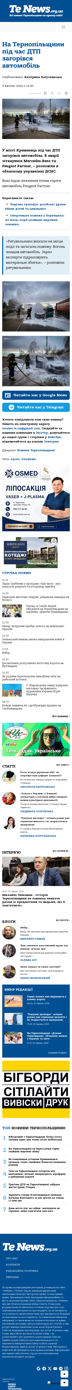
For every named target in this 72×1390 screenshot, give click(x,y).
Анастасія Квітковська (37, 786)
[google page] (38, 1369)
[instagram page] (66, 1369)
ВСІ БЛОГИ (63, 920)
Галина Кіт (28, 960)
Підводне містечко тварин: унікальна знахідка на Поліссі (35, 599)
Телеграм (51, 441)
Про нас (12, 1258)
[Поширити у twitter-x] (52, 93)
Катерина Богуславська (43, 77)
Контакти (13, 1264)
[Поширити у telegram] (66, 93)
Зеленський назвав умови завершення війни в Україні (33, 641)
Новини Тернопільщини (36, 450)
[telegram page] (61, 1369)
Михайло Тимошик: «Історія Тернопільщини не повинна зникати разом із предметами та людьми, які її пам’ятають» (33, 900)
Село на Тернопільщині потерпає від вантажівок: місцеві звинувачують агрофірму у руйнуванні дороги (37, 1174)
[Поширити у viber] (59, 93)
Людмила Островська (36, 811)
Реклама (12, 1277)
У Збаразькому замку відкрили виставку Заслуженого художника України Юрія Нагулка (47, 690)
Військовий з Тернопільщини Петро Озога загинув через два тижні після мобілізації (35, 1138)
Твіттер (42, 432)
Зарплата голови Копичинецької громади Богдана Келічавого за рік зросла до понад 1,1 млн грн (36, 1197)
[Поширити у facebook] (45, 93)
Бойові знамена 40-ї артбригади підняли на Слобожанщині (31, 707)
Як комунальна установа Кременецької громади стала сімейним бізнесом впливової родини (37, 1162)
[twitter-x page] (50, 1369)
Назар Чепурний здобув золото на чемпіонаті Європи (33, 628)
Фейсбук (54, 437)
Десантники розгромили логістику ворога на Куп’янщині (33, 665)
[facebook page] (44, 1369)
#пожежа (28, 459)
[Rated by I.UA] (58, 1383)
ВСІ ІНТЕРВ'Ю (61, 851)
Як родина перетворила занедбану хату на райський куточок (31, 678)
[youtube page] (55, 1369)
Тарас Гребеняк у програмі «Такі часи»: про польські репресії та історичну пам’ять (31, 585)
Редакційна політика (22, 1270)
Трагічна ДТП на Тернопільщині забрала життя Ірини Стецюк (34, 1186)
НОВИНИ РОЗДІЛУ (58, 1053)
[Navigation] (63, 27)
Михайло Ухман (32, 938)
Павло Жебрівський (35, 978)
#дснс (15, 459)
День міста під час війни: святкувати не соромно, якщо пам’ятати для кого (34, 1209)
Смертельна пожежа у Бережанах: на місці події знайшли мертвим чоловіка (35, 220)
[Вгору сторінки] (64, 1374)
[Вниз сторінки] (64, 1382)
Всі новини (61, 716)
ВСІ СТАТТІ (63, 765)
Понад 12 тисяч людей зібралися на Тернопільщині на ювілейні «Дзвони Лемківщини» (47, 609)
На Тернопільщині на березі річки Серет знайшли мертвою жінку (33, 1150)
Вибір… (7, 652)
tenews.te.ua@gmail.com (21, 428)
